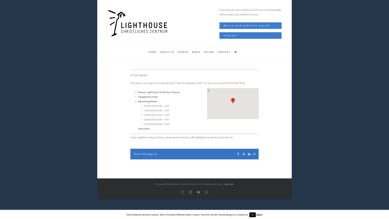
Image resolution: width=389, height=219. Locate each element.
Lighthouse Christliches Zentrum (163, 92)
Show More (144, 128)
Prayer (154, 96)
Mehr (259, 214)
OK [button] (252, 214)
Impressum (229, 184)
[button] (233, 101)
